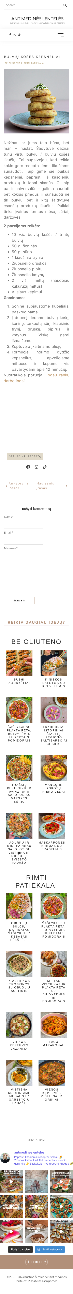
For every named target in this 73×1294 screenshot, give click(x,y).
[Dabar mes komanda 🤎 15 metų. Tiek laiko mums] (36, 1181)
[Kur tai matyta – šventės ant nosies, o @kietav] (61, 1181)
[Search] (65, 5)
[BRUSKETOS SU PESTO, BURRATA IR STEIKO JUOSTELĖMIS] (11, 1181)
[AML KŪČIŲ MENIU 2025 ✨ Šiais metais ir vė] (36, 1206)
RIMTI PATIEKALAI (34, 63)
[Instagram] (15, 35)
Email (8, 532)
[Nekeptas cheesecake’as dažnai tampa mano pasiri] (11, 1231)
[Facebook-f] (10, 35)
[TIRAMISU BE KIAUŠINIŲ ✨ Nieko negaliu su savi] (36, 1231)
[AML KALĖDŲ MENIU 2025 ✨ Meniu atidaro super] (11, 1206)
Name (9, 516)
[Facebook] (28, 467)
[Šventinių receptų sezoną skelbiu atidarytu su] (61, 1231)
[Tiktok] (19, 35)
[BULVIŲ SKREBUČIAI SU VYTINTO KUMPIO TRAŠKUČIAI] (61, 1206)
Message (11, 548)
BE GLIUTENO (14, 63)
